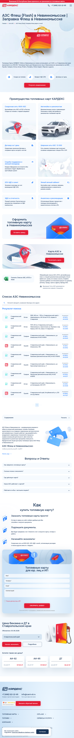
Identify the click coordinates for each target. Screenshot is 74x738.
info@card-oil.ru (29, 694)
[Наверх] (70, 734)
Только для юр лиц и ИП (13, 601)
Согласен (42, 732)
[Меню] (71, 5)
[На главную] (10, 5)
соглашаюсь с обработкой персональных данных (42, 610)
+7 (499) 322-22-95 (10, 694)
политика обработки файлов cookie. (23, 732)
